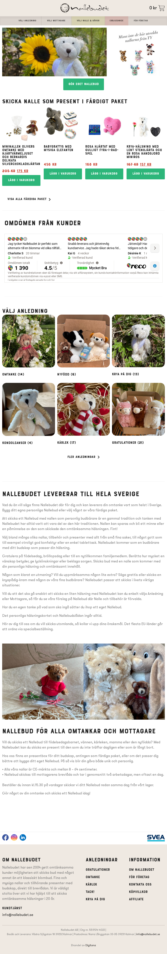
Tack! (90, 892)
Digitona (90, 945)
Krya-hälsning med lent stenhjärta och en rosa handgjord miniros (144, 152)
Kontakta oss (140, 884)
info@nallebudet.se (17, 914)
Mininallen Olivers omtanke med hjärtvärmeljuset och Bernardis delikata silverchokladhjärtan (21, 155)
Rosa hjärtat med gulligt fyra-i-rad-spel (102, 150)
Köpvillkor (138, 892)
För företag (139, 877)
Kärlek (91, 884)
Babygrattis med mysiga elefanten (58, 148)
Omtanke (93, 877)
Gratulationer (98, 870)
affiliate (136, 899)
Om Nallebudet (141, 870)
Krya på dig (95, 899)
